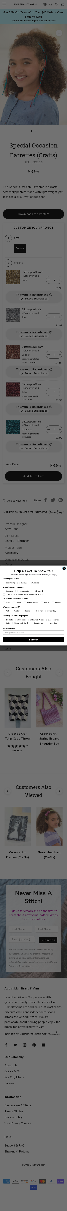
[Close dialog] (64, 568)
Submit (33, 639)
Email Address (9, 628)
